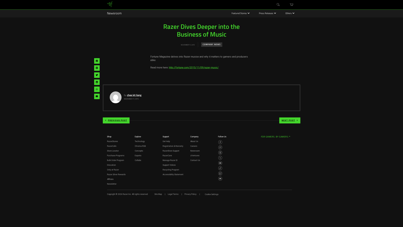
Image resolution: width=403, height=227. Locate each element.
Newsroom (114, 13)
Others (288, 13)
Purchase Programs (115, 155)
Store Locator (113, 151)
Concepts (139, 151)
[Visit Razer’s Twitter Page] (220, 158)
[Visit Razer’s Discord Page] (220, 178)
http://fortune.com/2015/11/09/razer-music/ (194, 67)
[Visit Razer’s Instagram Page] (220, 147)
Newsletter (111, 184)
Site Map (158, 194)
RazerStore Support (171, 151)
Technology (140, 141)
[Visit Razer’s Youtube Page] (220, 163)
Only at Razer (113, 170)
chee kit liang (134, 95)
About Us (194, 141)
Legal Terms (173, 194)
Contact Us (195, 160)
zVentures (194, 155)
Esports (138, 155)
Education (111, 165)
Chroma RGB (140, 146)
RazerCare (167, 155)
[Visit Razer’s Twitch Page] (220, 173)
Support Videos (169, 165)
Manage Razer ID (170, 160)
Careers (193, 146)
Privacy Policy (190, 194)
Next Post (288, 120)
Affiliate (110, 179)
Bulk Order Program (115, 160)
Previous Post (117, 120)
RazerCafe (111, 146)
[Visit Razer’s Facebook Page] (220, 142)
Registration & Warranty (173, 146)
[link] (110, 5)
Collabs (138, 160)
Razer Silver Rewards (116, 174)
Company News (212, 45)
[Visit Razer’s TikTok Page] (220, 168)
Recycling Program (171, 170)
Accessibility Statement (173, 174)
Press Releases (266, 13)
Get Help (166, 141)
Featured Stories (239, 13)
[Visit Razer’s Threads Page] (220, 152)
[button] (109, 137)
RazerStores (112, 141)
